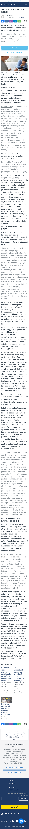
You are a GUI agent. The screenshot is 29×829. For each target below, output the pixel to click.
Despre (11, 780)
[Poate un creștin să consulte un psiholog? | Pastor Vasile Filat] (6, 700)
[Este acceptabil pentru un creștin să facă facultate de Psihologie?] (20, 681)
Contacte (12, 783)
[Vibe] (11, 21)
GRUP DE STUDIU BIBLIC (14, 52)
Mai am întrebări (14, 772)
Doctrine (21, 17)
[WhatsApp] (19, 21)
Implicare (12, 787)
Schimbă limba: (14, 790)
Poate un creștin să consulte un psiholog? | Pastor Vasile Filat (6, 709)
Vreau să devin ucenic (14, 768)
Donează (14, 807)
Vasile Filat (9, 16)
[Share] (2, 21)
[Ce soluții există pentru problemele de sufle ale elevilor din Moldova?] (7, 681)
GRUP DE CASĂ (14, 47)
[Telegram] (15, 21)
